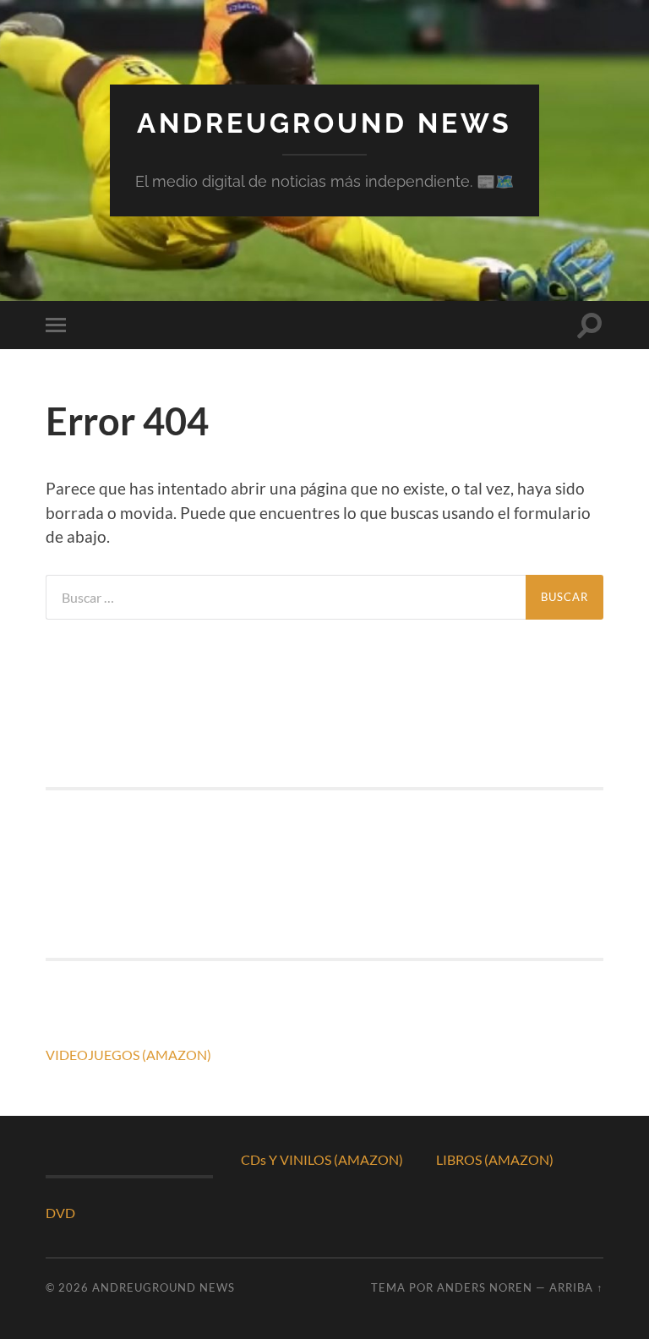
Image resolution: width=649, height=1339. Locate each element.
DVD (60, 1213)
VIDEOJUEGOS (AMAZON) (128, 1055)
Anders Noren (484, 1287)
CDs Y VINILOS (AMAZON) (322, 1159)
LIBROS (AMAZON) (495, 1159)
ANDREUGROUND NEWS (324, 123)
